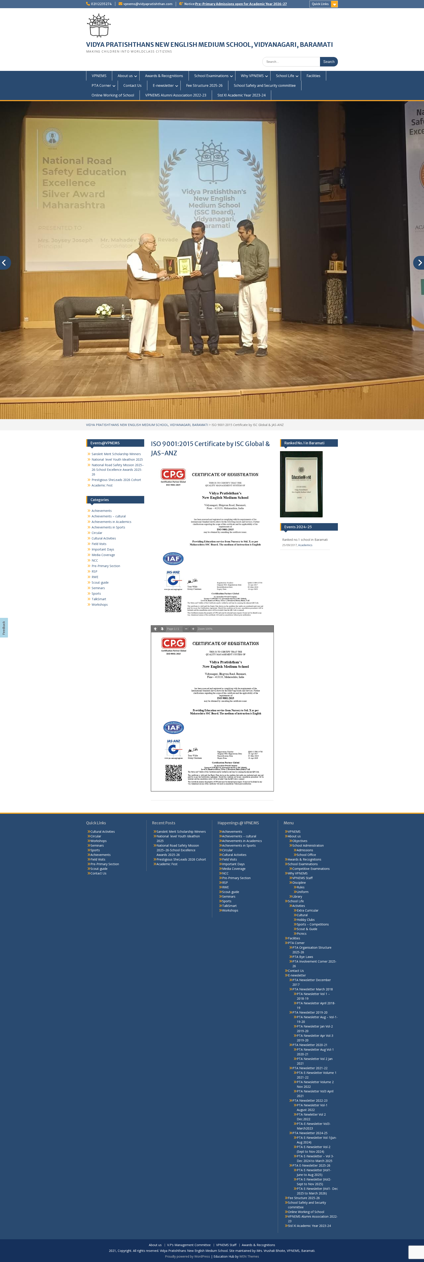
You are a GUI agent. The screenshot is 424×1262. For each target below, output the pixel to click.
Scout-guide (100, 501)
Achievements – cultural (109, 435)
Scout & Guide (307, 848)
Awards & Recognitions (164, 75)
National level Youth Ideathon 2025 (117, 378)
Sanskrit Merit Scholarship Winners (116, 373)
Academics (305, 464)
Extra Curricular (307, 829)
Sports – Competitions (313, 843)
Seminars (98, 507)
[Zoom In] (193, 547)
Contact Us (132, 85)
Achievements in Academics (111, 440)
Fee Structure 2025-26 (204, 85)
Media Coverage (103, 473)
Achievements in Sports (108, 446)
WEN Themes (249, 1175)
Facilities (313, 75)
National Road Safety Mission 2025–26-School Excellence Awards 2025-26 (118, 388)
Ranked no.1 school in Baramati (305, 458)
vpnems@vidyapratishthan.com (147, 4)
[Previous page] (155, 547)
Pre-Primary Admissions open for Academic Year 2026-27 (241, 4)
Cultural (302, 834)
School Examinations (211, 75)
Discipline (299, 801)
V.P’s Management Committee (189, 1163)
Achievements (102, 429)
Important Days (103, 468)
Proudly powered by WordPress (187, 1175)
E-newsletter (163, 85)
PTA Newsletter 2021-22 (309, 987)
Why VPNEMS (252, 75)
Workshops (100, 523)
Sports (96, 512)
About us (125, 75)
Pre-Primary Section (106, 484)
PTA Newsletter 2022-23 (309, 1019)
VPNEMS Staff (302, 797)
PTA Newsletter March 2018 (312, 908)
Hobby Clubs (306, 838)
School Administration (308, 764)
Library (297, 815)
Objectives (299, 759)
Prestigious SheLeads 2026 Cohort (116, 398)
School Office (306, 773)
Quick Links (320, 4)
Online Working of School (113, 95)
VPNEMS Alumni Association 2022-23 (175, 95)
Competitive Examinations (311, 787)
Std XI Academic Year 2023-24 (241, 95)
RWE (95, 496)
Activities (298, 824)
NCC (95, 479)
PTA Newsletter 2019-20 (309, 931)
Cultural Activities (104, 457)
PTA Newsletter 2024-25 (309, 1052)
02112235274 (101, 4)
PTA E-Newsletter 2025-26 (311, 1084)
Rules (301, 806)
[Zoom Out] (186, 547)
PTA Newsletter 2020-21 (309, 963)
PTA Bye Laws (302, 875)
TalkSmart (99, 518)
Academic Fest (102, 404)
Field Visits (99, 462)
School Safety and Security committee (265, 85)
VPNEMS (99, 75)
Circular (97, 451)
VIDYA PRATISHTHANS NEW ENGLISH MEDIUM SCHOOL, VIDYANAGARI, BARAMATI (209, 45)
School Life (285, 75)
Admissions (305, 769)
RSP (94, 490)
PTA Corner (101, 85)
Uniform (303, 810)
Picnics (302, 852)
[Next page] (162, 547)
